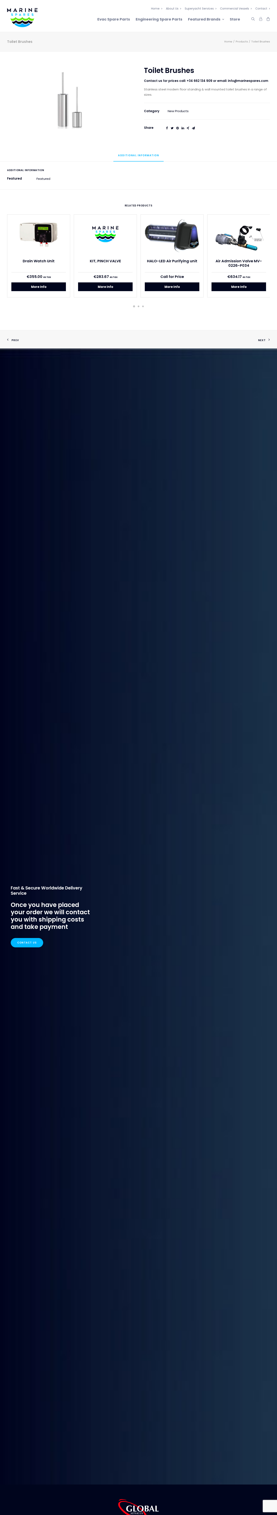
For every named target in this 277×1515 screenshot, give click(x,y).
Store (235, 19)
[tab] (138, 157)
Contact (261, 9)
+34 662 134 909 (199, 81)
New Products (178, 111)
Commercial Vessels (234, 9)
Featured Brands (204, 19)
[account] (260, 18)
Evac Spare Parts (113, 19)
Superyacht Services (199, 9)
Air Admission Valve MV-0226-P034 (239, 263)
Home (155, 9)
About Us (172, 9)
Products (242, 41)
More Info (38, 287)
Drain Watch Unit (39, 261)
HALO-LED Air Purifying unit (172, 261)
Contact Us (27, 942)
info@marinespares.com (248, 81)
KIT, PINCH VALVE (105, 261)
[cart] (267, 18)
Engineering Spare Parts (159, 19)
